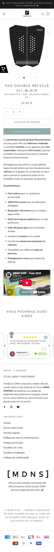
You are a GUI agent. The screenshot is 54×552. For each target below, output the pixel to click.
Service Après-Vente (13, 427)
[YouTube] (18, 407)
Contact (7, 422)
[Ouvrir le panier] (48, 13)
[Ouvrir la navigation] (4, 14)
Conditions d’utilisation (14, 452)
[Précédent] (18, 77)
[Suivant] (35, 77)
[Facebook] (4, 407)
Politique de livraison (13, 442)
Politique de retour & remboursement (21, 437)
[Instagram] (11, 407)
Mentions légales (11, 432)
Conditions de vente (13, 447)
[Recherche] (42, 14)
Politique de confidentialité (16, 457)
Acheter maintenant (27, 131)
